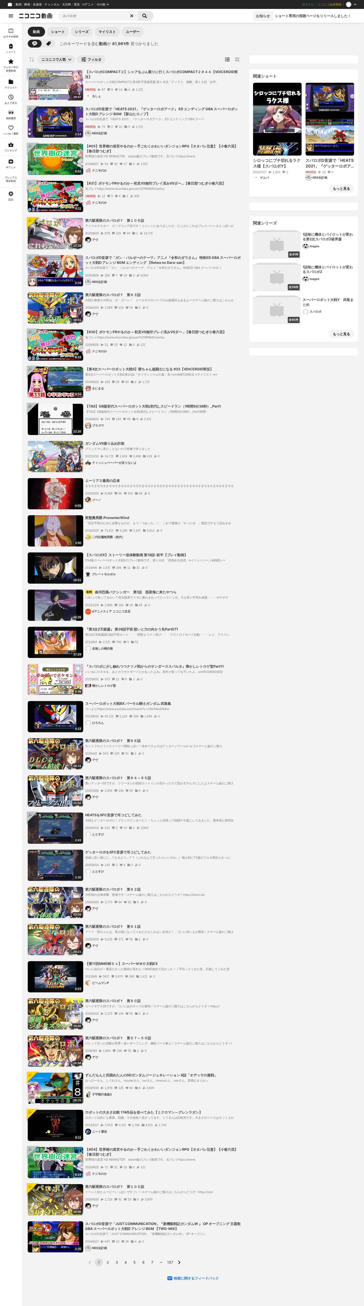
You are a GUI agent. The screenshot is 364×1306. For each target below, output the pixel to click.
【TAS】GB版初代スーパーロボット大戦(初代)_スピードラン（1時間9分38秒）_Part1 (153, 406)
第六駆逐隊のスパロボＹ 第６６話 (113, 740)
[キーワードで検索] (35, 44)
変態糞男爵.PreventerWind (107, 518)
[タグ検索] (48, 44)
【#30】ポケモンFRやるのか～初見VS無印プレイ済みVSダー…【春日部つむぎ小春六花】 (155, 332)
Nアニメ (88, 4)
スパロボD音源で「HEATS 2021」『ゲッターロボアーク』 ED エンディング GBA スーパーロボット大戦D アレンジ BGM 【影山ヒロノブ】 (161, 111)
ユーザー (133, 31)
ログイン (308, 4)
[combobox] (98, 16)
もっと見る (341, 188)
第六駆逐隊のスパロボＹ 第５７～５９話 (118, 1038)
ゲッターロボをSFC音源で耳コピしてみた (118, 852)
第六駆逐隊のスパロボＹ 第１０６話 (114, 220)
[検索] (146, 16)
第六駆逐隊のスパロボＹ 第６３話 (113, 295)
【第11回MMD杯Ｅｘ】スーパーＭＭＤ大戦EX (121, 963)
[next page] (179, 1262)
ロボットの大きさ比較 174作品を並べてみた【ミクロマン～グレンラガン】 (144, 1112)
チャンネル (52, 4)
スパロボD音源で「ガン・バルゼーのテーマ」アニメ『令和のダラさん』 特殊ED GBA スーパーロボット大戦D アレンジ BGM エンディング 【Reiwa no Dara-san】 (163, 260)
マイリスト (107, 31)
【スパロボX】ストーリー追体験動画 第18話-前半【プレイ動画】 (136, 555)
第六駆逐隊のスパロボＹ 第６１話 (113, 926)
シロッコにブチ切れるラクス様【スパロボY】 (277, 163)
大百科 (66, 4)
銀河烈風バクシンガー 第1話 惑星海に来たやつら (131, 592)
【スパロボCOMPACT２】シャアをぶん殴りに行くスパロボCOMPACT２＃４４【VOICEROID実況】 (161, 74)
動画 (19, 4)
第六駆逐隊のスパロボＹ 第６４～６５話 (118, 778)
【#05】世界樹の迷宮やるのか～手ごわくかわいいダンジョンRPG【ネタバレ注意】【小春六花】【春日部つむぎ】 (161, 148)
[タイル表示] (237, 59)
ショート (58, 31)
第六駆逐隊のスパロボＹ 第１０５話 (114, 1186)
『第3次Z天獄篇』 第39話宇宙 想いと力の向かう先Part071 (131, 629)
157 (170, 1262)
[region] (11, 664)
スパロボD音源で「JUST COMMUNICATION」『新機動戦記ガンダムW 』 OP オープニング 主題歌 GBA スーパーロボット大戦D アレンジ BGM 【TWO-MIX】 (163, 1226)
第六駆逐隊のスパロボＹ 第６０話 (113, 1001)
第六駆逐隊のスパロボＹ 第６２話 (113, 889)
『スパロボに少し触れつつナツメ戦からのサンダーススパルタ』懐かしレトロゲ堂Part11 (154, 666)
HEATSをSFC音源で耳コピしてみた (113, 815)
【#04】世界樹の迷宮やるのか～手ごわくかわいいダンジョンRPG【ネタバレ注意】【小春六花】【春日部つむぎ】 (161, 1151)
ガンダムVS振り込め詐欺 (105, 443)
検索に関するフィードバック (196, 1278)
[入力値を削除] (132, 16)
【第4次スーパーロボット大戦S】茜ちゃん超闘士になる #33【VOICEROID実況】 (149, 369)
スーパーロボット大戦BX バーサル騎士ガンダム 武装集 (128, 703)
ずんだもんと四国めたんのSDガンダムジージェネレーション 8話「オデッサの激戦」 (151, 1075)
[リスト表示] (227, 59)
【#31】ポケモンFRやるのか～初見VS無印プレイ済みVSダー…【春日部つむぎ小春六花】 (155, 183)
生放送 (37, 4)
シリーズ (82, 31)
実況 (77, 4)
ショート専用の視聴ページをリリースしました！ (313, 16)
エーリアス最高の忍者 (102, 480)
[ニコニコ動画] (35, 15)
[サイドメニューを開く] (11, 16)
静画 (27, 4)
